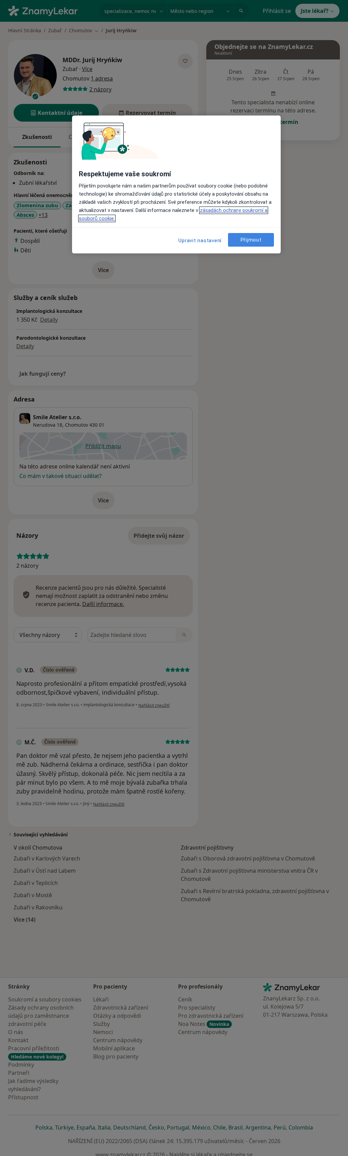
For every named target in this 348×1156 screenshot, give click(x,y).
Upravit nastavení (200, 240)
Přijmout (251, 240)
